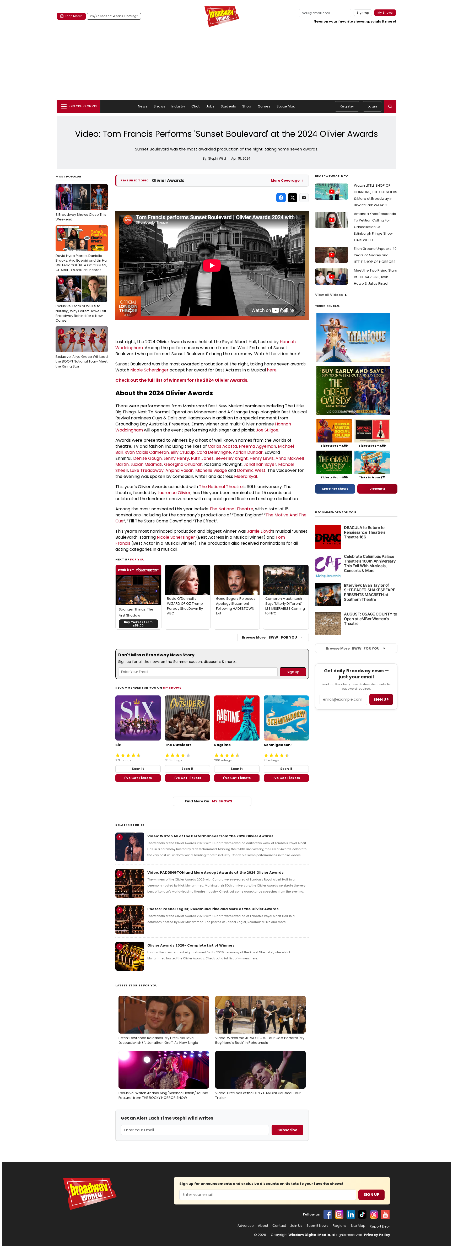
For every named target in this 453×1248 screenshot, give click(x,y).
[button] (390, 106)
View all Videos (329, 294)
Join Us (296, 1225)
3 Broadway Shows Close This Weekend (81, 204)
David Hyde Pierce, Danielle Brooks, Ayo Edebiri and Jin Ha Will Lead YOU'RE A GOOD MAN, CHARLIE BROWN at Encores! (81, 250)
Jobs (210, 106)
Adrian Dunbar (248, 452)
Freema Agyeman (257, 446)
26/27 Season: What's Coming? (114, 16)
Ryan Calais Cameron (147, 452)
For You (137, 559)
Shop (246, 106)
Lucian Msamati (146, 464)
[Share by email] (304, 197)
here (272, 370)
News (143, 106)
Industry (178, 106)
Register (347, 106)
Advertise (246, 1225)
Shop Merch (74, 16)
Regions (340, 1225)
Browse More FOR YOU (269, 637)
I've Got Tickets (138, 778)
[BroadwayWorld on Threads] (374, 1214)
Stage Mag (286, 106)
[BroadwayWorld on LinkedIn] (350, 1214)
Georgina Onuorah (183, 464)
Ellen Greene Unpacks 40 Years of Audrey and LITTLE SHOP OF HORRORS (375, 255)
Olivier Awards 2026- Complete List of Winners (191, 945)
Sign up (381, 699)
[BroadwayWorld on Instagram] (339, 1214)
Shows (159, 106)
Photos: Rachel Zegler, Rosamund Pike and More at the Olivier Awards (213, 908)
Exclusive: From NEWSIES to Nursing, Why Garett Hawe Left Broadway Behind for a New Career (81, 301)
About (263, 1225)
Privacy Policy (377, 1234)
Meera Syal (245, 476)
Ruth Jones (202, 458)
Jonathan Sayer (260, 464)
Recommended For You (335, 512)
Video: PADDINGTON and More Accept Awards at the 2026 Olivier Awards (215, 872)
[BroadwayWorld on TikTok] (362, 1214)
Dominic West (251, 470)
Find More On (208, 801)
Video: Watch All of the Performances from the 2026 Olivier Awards (210, 836)
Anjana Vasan (179, 470)
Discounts (377, 489)
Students (228, 106)
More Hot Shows (335, 489)
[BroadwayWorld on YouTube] (385, 1214)
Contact (279, 1225)
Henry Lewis (262, 458)
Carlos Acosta (222, 446)
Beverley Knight (231, 458)
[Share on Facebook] (281, 197)
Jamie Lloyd (259, 531)
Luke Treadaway (147, 470)
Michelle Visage (211, 470)
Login (372, 106)
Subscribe (287, 1130)
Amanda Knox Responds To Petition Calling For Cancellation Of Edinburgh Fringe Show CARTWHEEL (375, 226)
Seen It (138, 768)
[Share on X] (292, 197)
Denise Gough (147, 458)
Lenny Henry (176, 458)
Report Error (380, 1226)
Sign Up (371, 1194)
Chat (195, 106)
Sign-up (363, 12)
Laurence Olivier (174, 493)
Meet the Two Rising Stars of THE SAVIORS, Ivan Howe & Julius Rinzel (375, 277)
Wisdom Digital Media (309, 1234)
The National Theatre (221, 487)
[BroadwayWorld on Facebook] (327, 1214)
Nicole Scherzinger (149, 370)
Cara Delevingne (214, 452)
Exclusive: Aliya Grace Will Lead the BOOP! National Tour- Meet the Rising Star (82, 349)
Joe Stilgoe (267, 430)
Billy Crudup (183, 452)
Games (264, 106)
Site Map (358, 1225)
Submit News (317, 1225)
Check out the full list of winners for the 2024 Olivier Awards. (181, 380)
